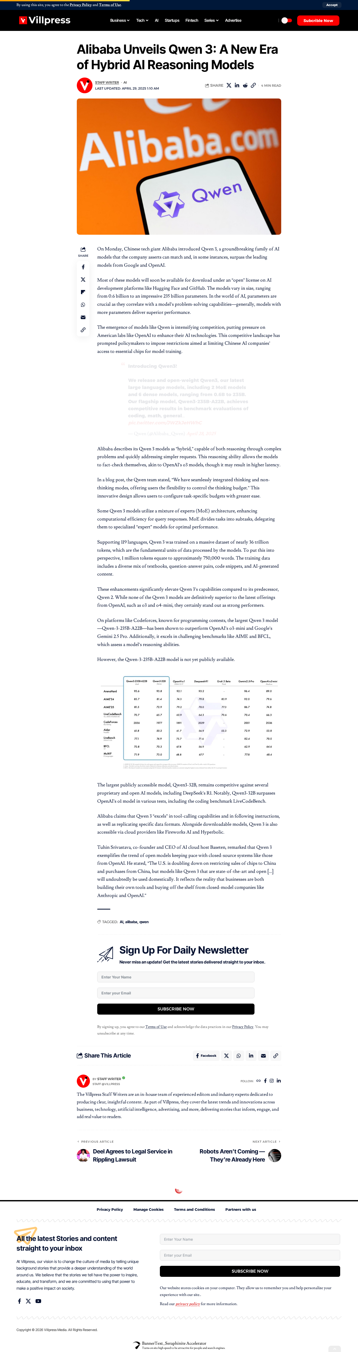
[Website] (258, 1081)
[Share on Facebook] (83, 267)
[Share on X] (228, 85)
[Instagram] (271, 1081)
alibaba (131, 921)
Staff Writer (107, 82)
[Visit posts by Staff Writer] (83, 1081)
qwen (144, 921)
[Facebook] (265, 1081)
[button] (331, 5)
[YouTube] (38, 1301)
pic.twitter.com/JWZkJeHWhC (165, 423)
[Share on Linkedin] (237, 85)
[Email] (83, 317)
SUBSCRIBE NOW (176, 1008)
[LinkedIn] (278, 1081)
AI (125, 82)
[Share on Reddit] (245, 85)
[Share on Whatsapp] (83, 305)
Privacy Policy (81, 4)
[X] (28, 1301)
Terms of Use (110, 4)
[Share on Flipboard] (83, 292)
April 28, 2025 (201, 434)
